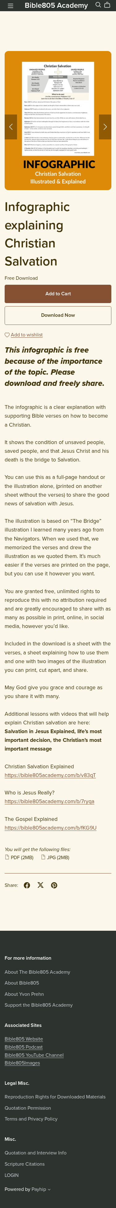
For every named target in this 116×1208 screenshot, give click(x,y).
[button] (11, 127)
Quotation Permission (28, 1108)
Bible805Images (22, 1063)
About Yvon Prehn (24, 994)
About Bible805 (22, 983)
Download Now (58, 315)
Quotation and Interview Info (36, 1153)
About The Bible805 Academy (37, 972)
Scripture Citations (25, 1164)
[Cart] (109, 5)
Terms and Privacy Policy (31, 1119)
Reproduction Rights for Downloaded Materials (55, 1097)
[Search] (98, 5)
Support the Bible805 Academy (39, 1005)
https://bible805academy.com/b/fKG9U (51, 828)
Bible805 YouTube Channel (34, 1055)
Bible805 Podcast (24, 1047)
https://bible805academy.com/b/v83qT (50, 775)
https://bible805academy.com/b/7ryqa (49, 801)
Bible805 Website (24, 1039)
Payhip (39, 1189)
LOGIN (12, 1175)
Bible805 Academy (56, 5)
